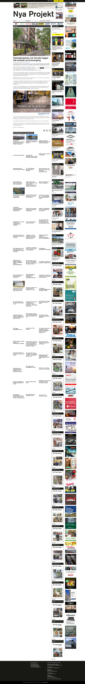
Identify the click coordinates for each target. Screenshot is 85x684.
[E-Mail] (50, 130)
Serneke (23, 70)
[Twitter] (47, 130)
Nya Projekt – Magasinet (45, 20)
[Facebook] (44, 130)
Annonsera (28, 20)
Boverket (24, 63)
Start (14, 20)
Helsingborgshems (32, 63)
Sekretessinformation (44, 682)
